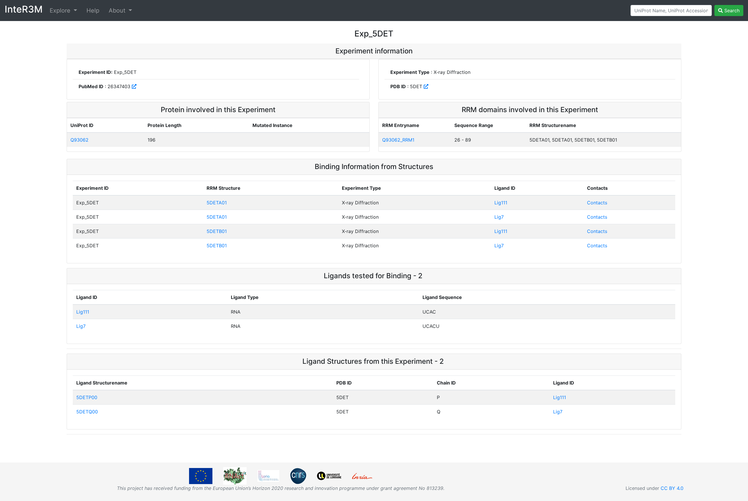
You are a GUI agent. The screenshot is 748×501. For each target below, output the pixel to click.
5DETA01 (217, 203)
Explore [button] (61, 10)
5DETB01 (217, 231)
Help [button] (92, 10)
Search (731, 10)
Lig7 (499, 217)
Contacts (597, 203)
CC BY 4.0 (672, 488)
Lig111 (500, 203)
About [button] (118, 10)
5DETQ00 (87, 412)
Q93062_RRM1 (398, 140)
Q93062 (79, 140)
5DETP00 (86, 397)
